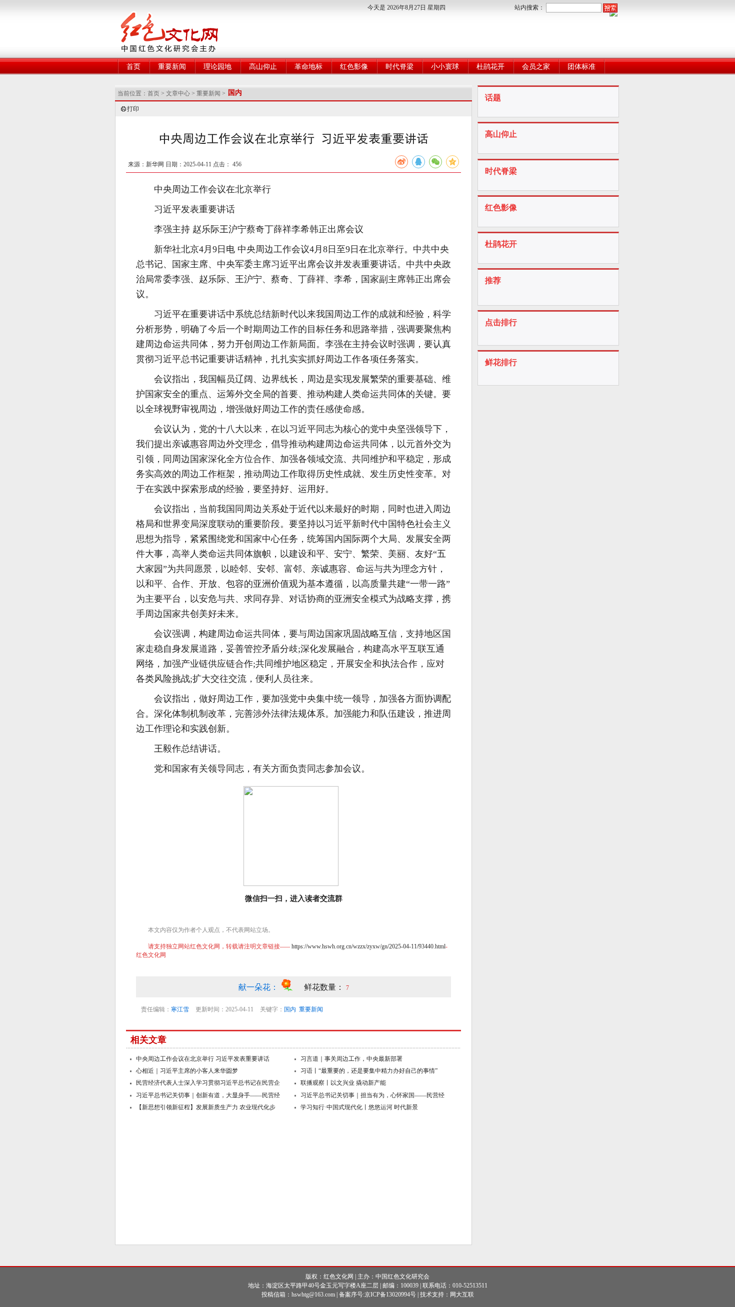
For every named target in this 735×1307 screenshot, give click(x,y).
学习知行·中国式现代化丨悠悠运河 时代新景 (359, 1107)
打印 (133, 108)
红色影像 (354, 66)
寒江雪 (180, 1009)
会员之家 (536, 66)
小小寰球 (445, 66)
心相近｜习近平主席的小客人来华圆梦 (187, 1070)
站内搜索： (529, 7)
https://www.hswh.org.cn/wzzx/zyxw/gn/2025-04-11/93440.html (369, 946)
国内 (290, 1009)
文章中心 (178, 93)
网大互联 (462, 1294)
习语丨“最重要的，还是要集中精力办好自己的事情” (369, 1070)
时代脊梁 (400, 66)
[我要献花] (292, 987)
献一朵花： (259, 987)
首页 (133, 66)
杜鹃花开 (490, 66)
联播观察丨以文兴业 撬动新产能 (343, 1082)
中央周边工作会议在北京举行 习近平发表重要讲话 (203, 1058)
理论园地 (218, 66)
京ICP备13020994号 (390, 1294)
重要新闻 (172, 66)
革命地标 (308, 66)
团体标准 (582, 66)
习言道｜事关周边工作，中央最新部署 (351, 1058)
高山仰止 (263, 66)
